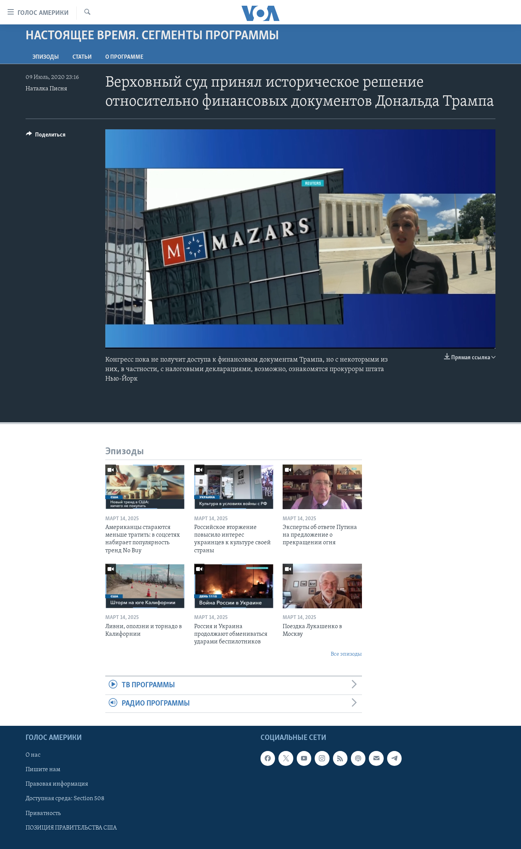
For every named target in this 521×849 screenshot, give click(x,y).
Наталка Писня (46, 89)
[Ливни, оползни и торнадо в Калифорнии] (145, 586)
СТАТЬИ (82, 57)
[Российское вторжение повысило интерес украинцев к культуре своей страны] (233, 487)
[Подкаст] (358, 758)
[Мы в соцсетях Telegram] (394, 758)
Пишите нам (43, 770)
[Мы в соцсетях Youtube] (304, 758)
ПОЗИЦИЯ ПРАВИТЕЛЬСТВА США (71, 828)
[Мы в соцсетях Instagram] (322, 758)
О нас (33, 755)
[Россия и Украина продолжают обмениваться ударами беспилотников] (233, 586)
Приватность (43, 813)
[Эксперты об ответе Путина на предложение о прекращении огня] (322, 487)
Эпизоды (45, 57)
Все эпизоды (346, 654)
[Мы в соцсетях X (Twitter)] (285, 758)
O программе (124, 57)
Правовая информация (57, 784)
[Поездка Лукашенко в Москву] (322, 586)
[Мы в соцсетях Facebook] (267, 758)
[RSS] (340, 758)
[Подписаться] (376, 758)
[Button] (46, 136)
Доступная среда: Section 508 (65, 799)
